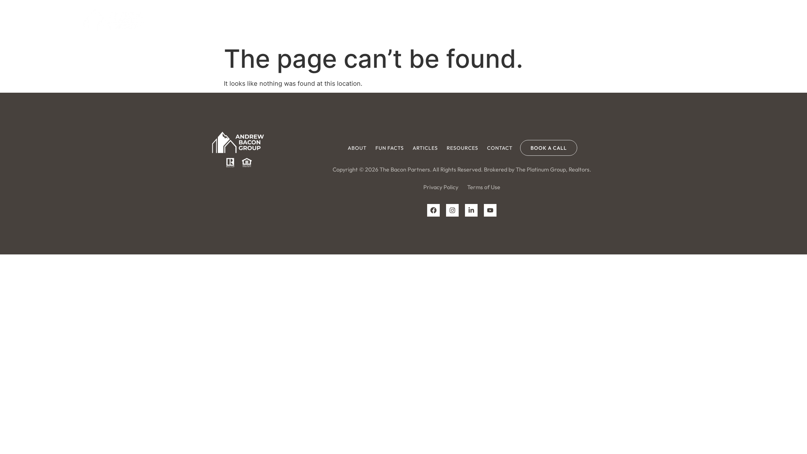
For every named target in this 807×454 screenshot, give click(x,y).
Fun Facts (573, 20)
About (540, 20)
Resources (645, 20)
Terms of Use (483, 187)
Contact (683, 20)
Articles (608, 20)
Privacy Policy (440, 187)
